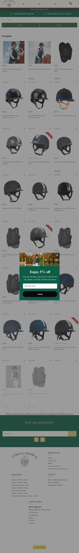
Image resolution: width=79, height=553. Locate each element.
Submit (40, 294)
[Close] (57, 255)
